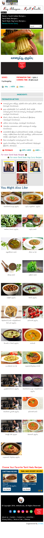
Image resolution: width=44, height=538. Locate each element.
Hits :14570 (26, 150)
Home (4, 16)
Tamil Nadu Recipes (9, 18)
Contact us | (21, 517)
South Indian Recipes (16, 16)
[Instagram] (22, 511)
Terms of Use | (18, 519)
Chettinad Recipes (9, 471)
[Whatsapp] (31, 511)
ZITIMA (40, 523)
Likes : (38, 150)
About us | (5, 517)
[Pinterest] (18, 511)
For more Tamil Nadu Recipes (13, 154)
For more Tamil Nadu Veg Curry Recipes (25, 157)
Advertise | (30, 517)
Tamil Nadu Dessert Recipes (31, 471)
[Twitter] (14, 511)
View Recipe (6, 489)
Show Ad (3, 12)
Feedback (9, 150)
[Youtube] (27, 511)
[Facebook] (10, 511)
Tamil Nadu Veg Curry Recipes (13, 21)
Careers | (13, 517)
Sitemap (27, 519)
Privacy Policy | (7, 519)
